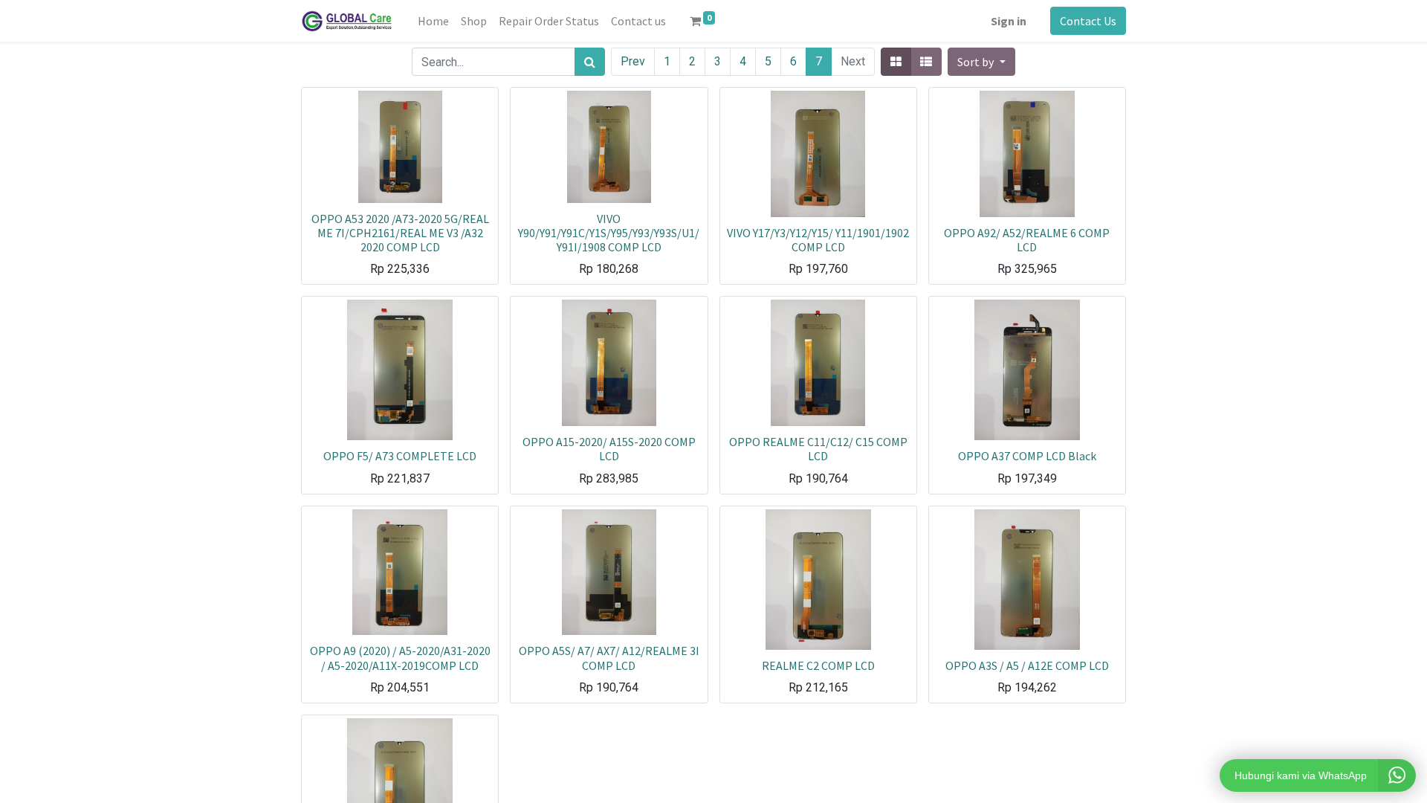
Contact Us (1088, 20)
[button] (981, 62)
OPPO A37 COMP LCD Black (1027, 455)
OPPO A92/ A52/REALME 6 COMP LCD (1027, 239)
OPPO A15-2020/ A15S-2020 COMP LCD (609, 448)
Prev (633, 61)
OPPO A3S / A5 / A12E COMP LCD (1027, 665)
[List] (926, 62)
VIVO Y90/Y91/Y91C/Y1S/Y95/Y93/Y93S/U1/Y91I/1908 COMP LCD (608, 232)
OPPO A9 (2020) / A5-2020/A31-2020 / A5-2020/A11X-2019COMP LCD (400, 657)
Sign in (1008, 20)
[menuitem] (433, 21)
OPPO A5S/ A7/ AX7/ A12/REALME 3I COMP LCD (609, 657)
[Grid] (896, 62)
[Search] (590, 62)
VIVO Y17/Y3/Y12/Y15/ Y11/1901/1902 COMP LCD (818, 239)
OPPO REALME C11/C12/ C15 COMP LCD (818, 448)
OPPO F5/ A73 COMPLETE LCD (399, 455)
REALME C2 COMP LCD (818, 665)
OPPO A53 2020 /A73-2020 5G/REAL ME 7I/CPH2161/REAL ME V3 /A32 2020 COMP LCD (400, 232)
